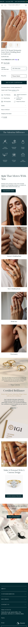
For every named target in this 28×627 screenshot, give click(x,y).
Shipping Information (6, 113)
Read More (13, 407)
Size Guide (7, 63)
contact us (14, 90)
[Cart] (25, 5)
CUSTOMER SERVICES (7, 594)
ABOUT (3, 589)
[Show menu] (2, 5)
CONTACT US (5, 604)
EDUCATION (5, 599)
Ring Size (3, 76)
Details (3, 105)
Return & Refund (5, 109)
